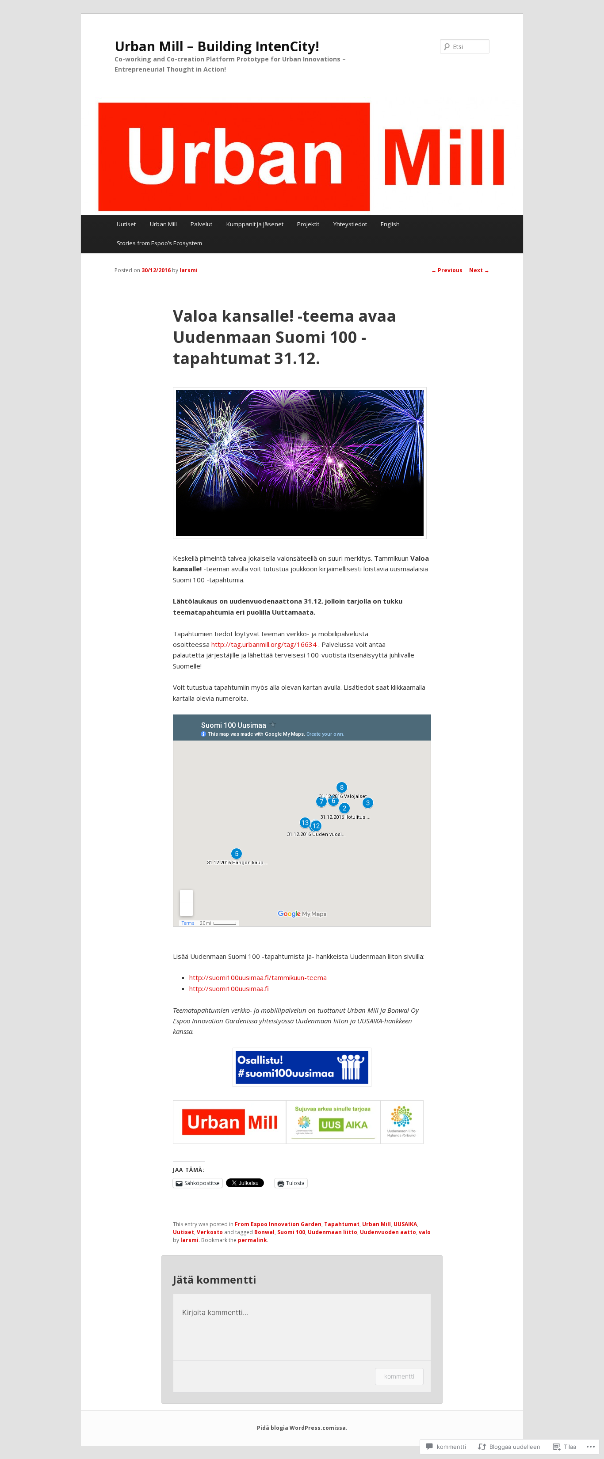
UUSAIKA (405, 1224)
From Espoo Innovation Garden (278, 1224)
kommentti (399, 1376)
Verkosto (210, 1232)
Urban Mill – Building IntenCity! (217, 46)
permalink (252, 1240)
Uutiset (126, 224)
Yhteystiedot (350, 224)
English (390, 224)
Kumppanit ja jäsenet (254, 224)
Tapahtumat (341, 1224)
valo (425, 1232)
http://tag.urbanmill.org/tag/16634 (264, 644)
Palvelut (201, 224)
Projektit (308, 224)
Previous (447, 270)
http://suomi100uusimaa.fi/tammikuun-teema (258, 977)
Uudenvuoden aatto (388, 1232)
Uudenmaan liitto (332, 1232)
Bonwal (264, 1232)
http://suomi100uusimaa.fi (229, 988)
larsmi (189, 270)
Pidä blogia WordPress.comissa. (302, 1428)
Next (479, 270)
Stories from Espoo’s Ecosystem (159, 243)
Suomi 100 (291, 1232)
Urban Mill (163, 224)
